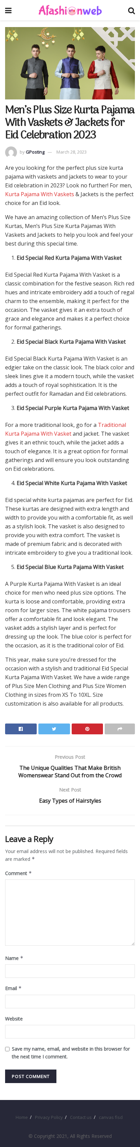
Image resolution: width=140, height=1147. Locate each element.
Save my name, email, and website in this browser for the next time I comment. (71, 1052)
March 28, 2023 (71, 152)
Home (22, 1117)
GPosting (35, 152)
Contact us (81, 1117)
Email (13, 988)
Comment (18, 873)
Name (14, 958)
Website (14, 1018)
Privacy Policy (49, 1117)
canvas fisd (111, 1117)
